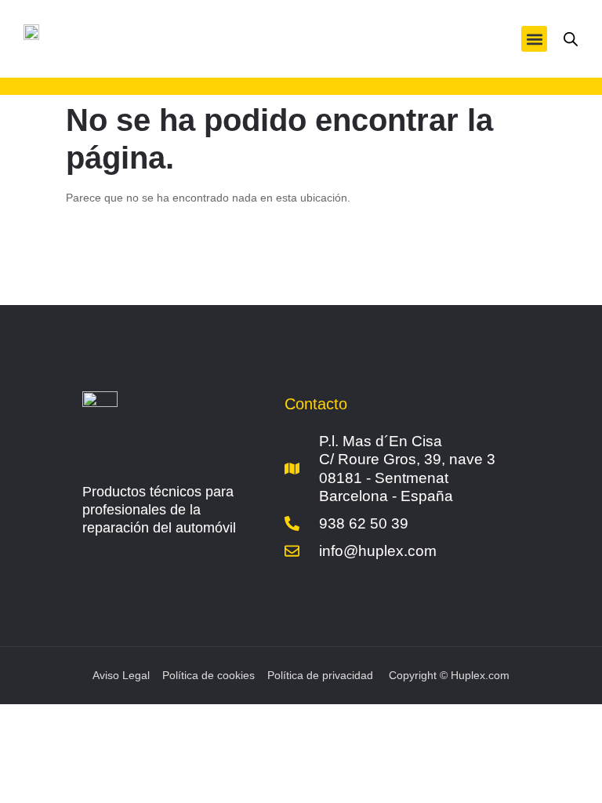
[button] (534, 39)
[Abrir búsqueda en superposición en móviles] (570, 39)
